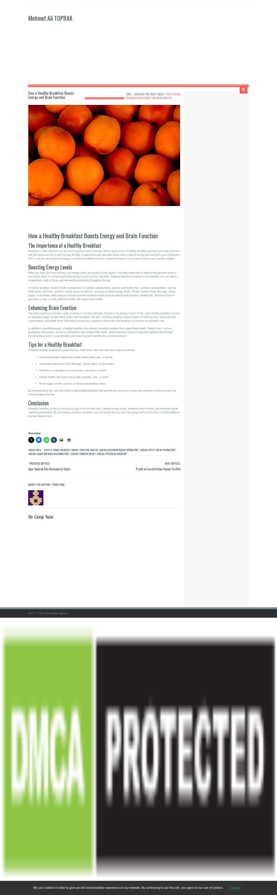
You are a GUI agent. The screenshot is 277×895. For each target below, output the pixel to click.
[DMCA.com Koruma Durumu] (138, 756)
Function (84, 450)
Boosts (48, 450)
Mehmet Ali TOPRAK (50, 18)
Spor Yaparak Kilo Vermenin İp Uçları (49, 469)
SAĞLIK (160, 94)
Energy (75, 450)
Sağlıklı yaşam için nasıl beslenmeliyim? (49, 454)
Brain (56, 450)
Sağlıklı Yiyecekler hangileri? (112, 454)
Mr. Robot (151, 94)
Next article (172, 463)
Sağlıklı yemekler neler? (83, 454)
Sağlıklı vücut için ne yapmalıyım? (158, 450)
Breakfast (65, 450)
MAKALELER (140, 94)
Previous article (39, 463)
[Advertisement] (138, 56)
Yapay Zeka (58, 484)
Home (129, 94)
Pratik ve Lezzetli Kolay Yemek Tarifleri (158, 469)
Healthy (94, 450)
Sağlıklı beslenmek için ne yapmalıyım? (119, 450)
